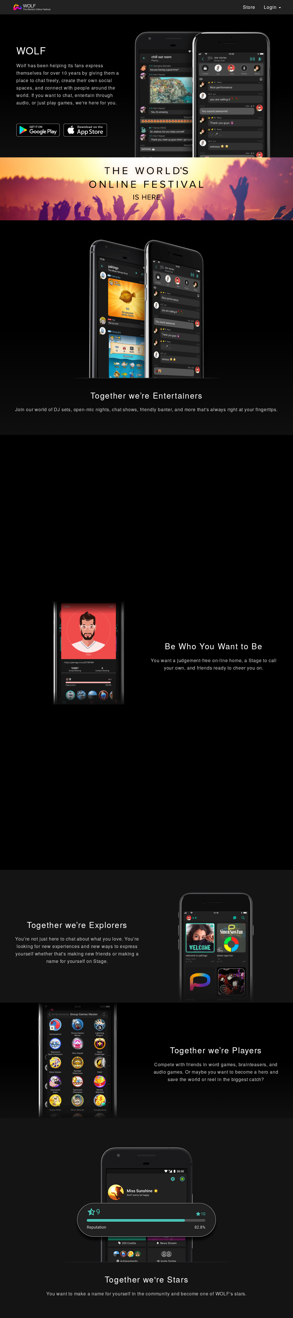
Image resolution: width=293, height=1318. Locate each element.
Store (249, 7)
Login (271, 7)
